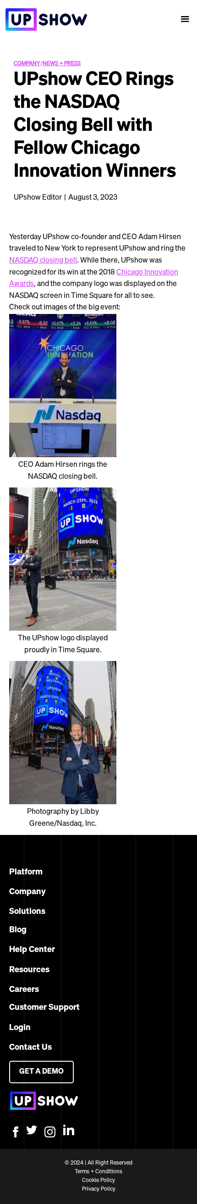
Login (20, 1028)
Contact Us (30, 1047)
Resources (29, 970)
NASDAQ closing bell (43, 260)
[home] (43, 19)
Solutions (27, 911)
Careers (24, 990)
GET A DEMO (41, 1071)
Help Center (32, 950)
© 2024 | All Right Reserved (98, 1163)
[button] (185, 19)
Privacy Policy (98, 1189)
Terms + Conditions (98, 1172)
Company (27, 892)
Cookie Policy (98, 1180)
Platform (26, 872)
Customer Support (44, 1007)
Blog (18, 930)
